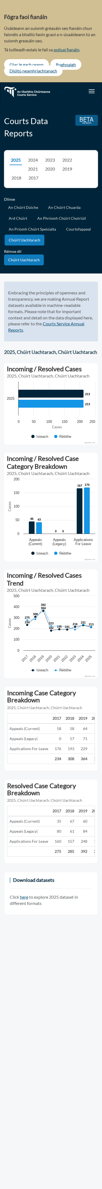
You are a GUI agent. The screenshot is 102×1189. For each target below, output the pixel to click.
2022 (67, 159)
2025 (16, 159)
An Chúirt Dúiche (23, 207)
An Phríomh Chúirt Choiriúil (61, 218)
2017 (33, 177)
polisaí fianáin (66, 49)
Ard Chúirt (18, 218)
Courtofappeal (78, 229)
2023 (50, 159)
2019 (67, 168)
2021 (33, 168)
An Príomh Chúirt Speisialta (32, 229)
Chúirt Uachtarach (24, 240)
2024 (33, 159)
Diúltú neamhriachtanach (33, 70)
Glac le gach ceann (27, 64)
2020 (50, 168)
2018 (16, 177)
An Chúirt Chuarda (64, 207)
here (24, 896)
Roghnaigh (66, 64)
